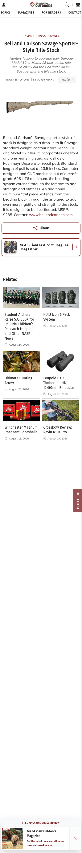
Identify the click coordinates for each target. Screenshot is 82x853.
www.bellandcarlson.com (51, 214)
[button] (6, 12)
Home (28, 35)
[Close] (75, 838)
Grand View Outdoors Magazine (41, 833)
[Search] (67, 5)
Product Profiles (47, 35)
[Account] (4, 5)
